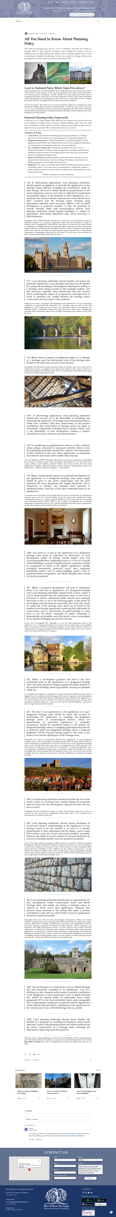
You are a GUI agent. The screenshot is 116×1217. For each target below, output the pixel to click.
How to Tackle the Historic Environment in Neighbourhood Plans (57, 1092)
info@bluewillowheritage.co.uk (19, 1202)
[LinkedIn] (91, 1192)
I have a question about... (60, 1175)
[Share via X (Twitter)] (30, 1054)
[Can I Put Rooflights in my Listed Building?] (87, 1080)
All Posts (18, 21)
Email (55, 1163)
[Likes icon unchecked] (30, 1139)
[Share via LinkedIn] (34, 1054)
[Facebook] (83, 1192)
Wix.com (92, 1209)
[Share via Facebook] (25, 1054)
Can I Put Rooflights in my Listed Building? (86, 1092)
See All (98, 1070)
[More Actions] (90, 1129)
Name (55, 1157)
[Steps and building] (58, 1080)
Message (80, 1163)
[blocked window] (28, 1080)
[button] (98, 21)
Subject (56, 1169)
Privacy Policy (10, 1208)
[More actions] (90, 34)
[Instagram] (86, 1192)
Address (80, 1157)
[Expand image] (35, 73)
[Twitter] (89, 1192)
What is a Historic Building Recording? (28, 1092)
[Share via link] (39, 1054)
